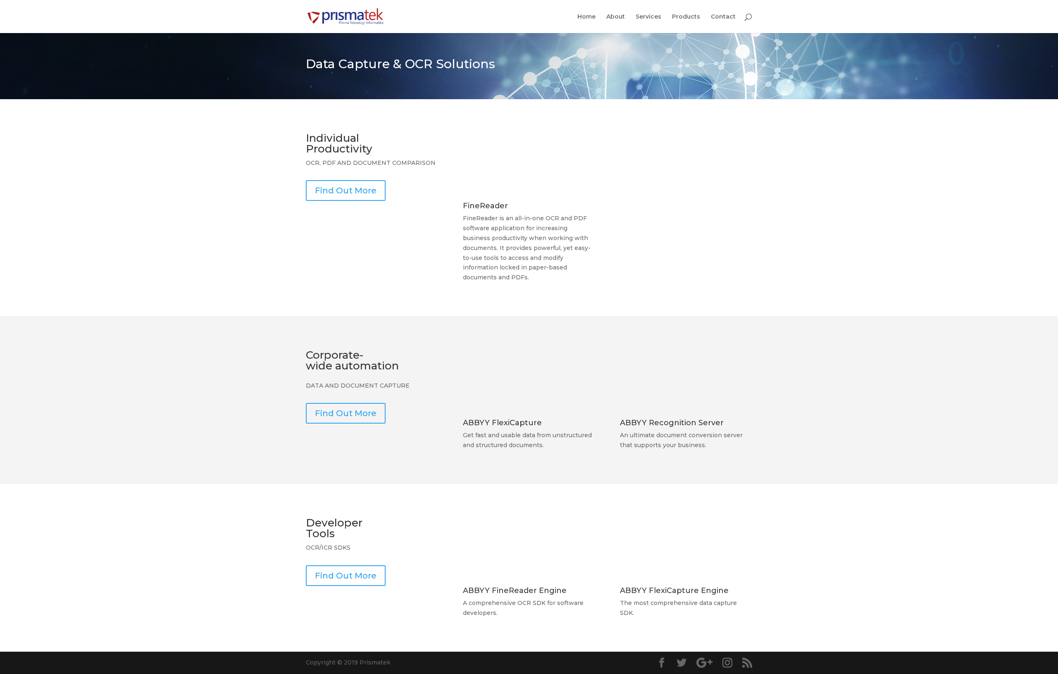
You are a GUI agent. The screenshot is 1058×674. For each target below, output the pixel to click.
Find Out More (345, 190)
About (615, 17)
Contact (723, 17)
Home (586, 17)
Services (648, 17)
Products (686, 17)
